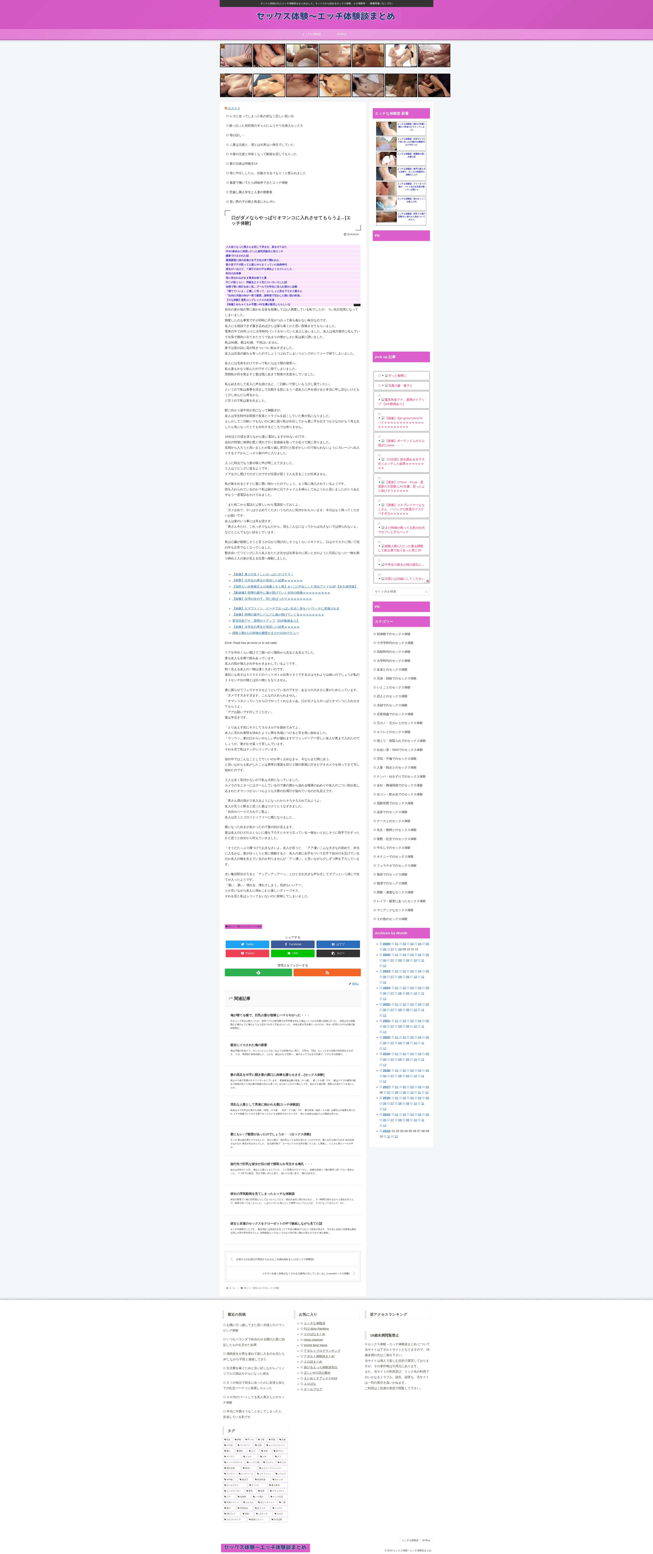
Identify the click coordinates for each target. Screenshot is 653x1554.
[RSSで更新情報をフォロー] (327, 972)
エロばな (310, 1384)
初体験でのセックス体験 (394, 634)
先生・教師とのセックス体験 (397, 830)
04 (419, 943)
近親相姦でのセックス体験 (395, 714)
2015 (386, 1114)
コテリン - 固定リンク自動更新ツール (222, 46)
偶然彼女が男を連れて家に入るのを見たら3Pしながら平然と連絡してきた (254, 1356)
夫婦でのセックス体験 (392, 705)
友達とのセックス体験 (392, 669)
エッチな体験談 (314, 1323)
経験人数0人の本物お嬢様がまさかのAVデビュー (265, 633)
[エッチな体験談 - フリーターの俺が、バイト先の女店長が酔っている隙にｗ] (386, 189)
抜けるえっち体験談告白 (321, 1367)
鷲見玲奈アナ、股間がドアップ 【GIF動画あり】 (265, 620)
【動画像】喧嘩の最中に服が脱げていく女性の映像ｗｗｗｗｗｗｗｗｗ (281, 592)
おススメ (234, 108)
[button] (426, 591)
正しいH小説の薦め (317, 1372)
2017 (386, 1087)
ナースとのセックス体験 (394, 821)
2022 (386, 1004)
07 (392, 949)
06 (384, 949)
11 (422, 960)
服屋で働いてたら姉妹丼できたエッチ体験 (259, 182)
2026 (386, 943)
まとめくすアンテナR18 (320, 1378)
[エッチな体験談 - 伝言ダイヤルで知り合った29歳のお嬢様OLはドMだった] (386, 144)
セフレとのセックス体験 (394, 732)
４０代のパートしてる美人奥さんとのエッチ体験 (254, 1399)
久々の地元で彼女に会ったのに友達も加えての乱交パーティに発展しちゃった (254, 1385)
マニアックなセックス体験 (395, 910)
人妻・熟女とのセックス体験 (397, 767)
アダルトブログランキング (322, 1351)
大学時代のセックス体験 (394, 660)
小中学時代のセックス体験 (395, 643)
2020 (386, 1037)
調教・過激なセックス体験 (395, 892)
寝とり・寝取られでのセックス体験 (245, 926)
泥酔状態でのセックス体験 (395, 803)
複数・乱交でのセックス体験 (397, 839)
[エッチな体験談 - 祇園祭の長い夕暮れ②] (386, 159)
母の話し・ (237, 135)
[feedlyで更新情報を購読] (258, 972)
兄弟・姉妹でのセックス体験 (397, 678)
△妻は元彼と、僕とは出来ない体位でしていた (262, 144)
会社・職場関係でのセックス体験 (400, 785)
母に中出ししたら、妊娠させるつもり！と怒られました (268, 173)
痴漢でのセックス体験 (392, 883)
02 (404, 943)
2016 (386, 1098)
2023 (386, 988)
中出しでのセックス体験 (394, 847)
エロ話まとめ (313, 1361)
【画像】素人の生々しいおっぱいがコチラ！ (263, 574)
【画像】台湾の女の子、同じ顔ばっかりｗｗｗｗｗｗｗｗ (272, 599)
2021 (386, 1021)
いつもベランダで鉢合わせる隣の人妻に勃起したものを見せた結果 (254, 1342)
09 (407, 960)
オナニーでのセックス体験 (395, 856)
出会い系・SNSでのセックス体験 (400, 749)
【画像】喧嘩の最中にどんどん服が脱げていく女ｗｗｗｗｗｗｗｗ (278, 614)
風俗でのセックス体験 (392, 874)
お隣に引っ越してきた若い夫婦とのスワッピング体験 (254, 1327)
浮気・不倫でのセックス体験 (397, 758)
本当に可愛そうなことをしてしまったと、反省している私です (254, 1414)
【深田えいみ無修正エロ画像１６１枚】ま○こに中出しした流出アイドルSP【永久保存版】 (295, 586)
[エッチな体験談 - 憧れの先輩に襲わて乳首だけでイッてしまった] (386, 129)
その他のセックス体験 (392, 919)
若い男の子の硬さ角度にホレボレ (252, 201)
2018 (386, 1070)
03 (412, 943)
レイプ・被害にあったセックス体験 (401, 901)
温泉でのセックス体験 (392, 812)
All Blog (426, 1540)
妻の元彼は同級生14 (243, 163)
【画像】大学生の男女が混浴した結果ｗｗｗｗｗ (266, 627)
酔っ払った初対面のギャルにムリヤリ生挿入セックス (266, 125)
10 (415, 960)
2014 (386, 1131)
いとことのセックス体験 (394, 687)
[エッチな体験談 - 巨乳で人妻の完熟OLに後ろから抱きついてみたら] (386, 219)
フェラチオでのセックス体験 (397, 865)
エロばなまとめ (314, 1334)
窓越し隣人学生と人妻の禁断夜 (251, 192)
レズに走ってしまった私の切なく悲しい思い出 (262, 116)
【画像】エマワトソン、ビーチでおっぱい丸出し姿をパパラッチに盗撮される (285, 608)
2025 (386, 954)
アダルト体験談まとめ (319, 1356)
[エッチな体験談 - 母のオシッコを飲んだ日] (386, 204)
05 (427, 943)
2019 (386, 1053)
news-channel (313, 1339)
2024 (386, 971)
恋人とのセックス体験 (392, 696)
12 (384, 965)
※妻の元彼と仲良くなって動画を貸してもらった (263, 154)
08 (400, 949)
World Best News (315, 1345)
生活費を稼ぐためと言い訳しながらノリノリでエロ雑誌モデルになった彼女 (254, 1370)
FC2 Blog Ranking (316, 1328)
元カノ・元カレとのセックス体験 (400, 723)
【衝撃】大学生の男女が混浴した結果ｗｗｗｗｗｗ (267, 580)
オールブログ (313, 1389)
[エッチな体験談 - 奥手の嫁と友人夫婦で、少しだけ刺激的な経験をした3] (386, 174)
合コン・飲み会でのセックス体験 (400, 794)
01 (396, 943)
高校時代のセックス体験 (394, 651)
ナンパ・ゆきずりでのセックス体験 (401, 776)
